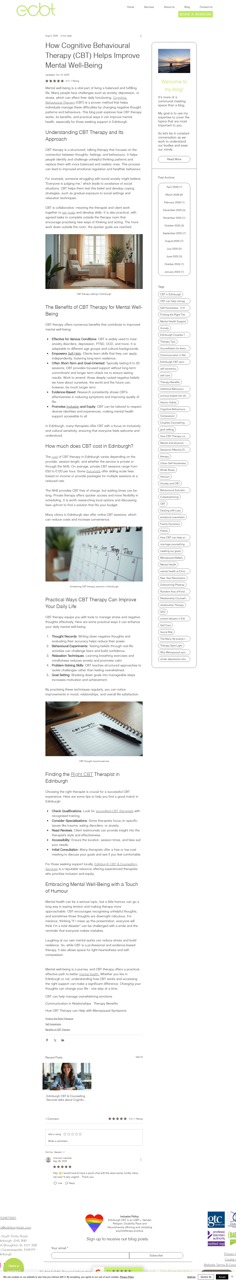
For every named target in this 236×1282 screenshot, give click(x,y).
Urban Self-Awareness (173, 463)
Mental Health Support (173, 321)
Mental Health (168, 564)
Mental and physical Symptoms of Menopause (175, 442)
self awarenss (168, 368)
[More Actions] (141, 1160)
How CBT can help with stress (175, 537)
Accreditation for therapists (175, 348)
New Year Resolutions (172, 578)
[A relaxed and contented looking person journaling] (67, 1076)
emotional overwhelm (172, 517)
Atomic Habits (168, 402)
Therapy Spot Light (171, 645)
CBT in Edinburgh (170, 294)
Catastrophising (169, 497)
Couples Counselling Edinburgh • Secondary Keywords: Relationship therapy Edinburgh (175, 422)
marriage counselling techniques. (175, 544)
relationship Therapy (172, 605)
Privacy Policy (127, 1276)
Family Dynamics (170, 524)
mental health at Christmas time (175, 571)
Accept (222, 1276)
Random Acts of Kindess (174, 591)
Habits (164, 530)
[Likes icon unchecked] (55, 1183)
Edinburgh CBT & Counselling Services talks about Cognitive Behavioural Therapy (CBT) (65, 1098)
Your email (58, 1248)
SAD (163, 611)
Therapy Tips (167, 341)
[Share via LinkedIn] (62, 1040)
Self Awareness (53, 1024)
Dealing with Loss (170, 510)
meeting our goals (170, 551)
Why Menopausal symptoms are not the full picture (175, 652)
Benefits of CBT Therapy (57, 1029)
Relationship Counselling (174, 598)
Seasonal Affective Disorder (175, 449)
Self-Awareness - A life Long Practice (175, 307)
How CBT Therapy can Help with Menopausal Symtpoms (86, 1010)
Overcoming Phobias (172, 584)
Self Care (165, 625)
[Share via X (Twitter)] (54, 1040)
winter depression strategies (175, 659)
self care (165, 375)
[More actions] (141, 36)
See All (139, 1056)
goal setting (167, 429)
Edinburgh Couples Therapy (175, 334)
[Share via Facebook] (46, 1040)
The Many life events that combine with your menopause (175, 638)
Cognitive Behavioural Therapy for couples (175, 409)
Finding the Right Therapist (59, 1018)
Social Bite (166, 632)
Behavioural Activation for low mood (175, 490)
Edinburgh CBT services (174, 361)
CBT (162, 503)
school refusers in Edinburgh (175, 618)
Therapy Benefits (106, 1003)
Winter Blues (167, 470)
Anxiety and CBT (170, 483)
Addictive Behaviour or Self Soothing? (175, 388)
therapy (164, 456)
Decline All (206, 1276)
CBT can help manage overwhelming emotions (78, 996)
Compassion (167, 415)
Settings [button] (191, 1276)
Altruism (165, 476)
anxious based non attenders (175, 395)
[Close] (232, 1276)
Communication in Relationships (68, 1003)
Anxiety (164, 328)
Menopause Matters (171, 557)
